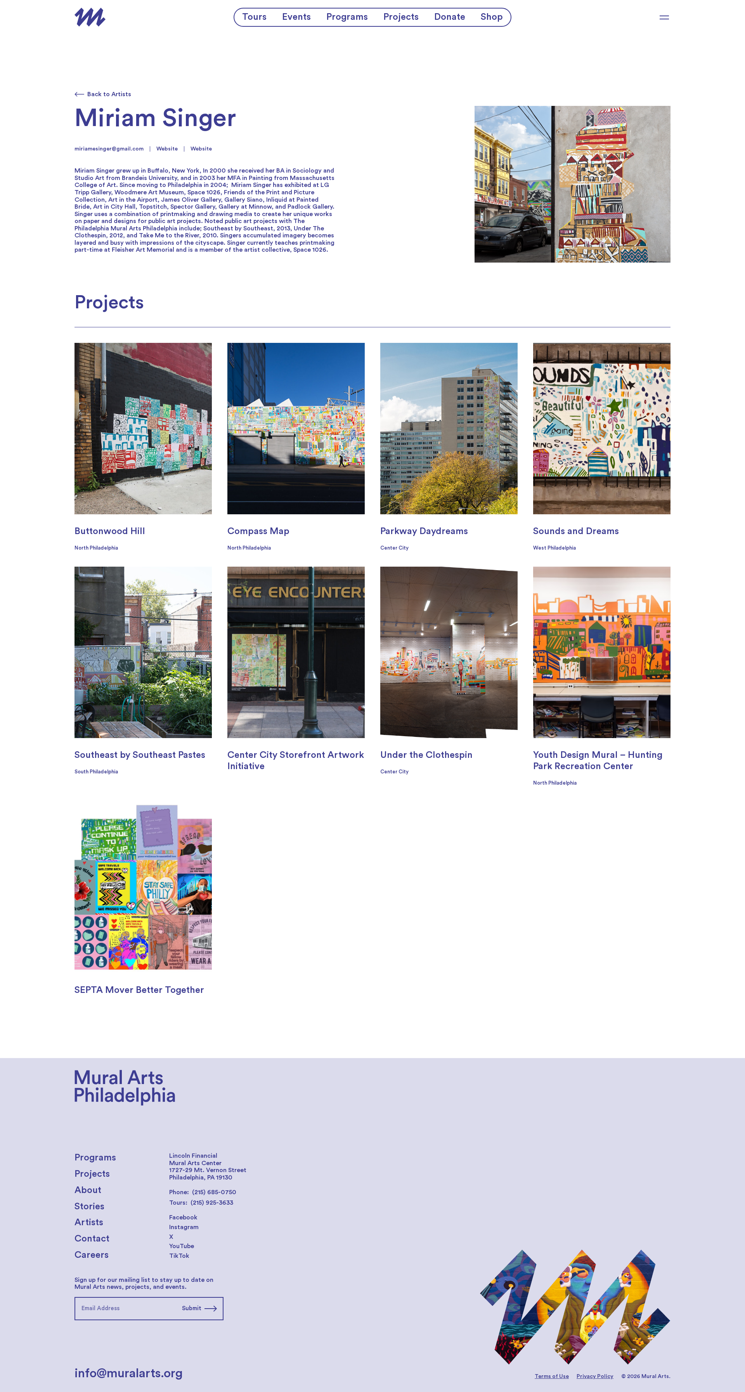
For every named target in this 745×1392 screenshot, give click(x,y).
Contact (91, 1238)
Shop (492, 17)
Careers (91, 1255)
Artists (88, 1222)
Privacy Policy (595, 1376)
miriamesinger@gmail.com (109, 149)
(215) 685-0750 (214, 1192)
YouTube (181, 1246)
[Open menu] (664, 17)
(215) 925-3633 (212, 1203)
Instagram (184, 1227)
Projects (401, 17)
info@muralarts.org (128, 1373)
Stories (89, 1206)
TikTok (179, 1256)
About (87, 1190)
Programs (347, 17)
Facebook (183, 1217)
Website (167, 149)
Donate (449, 17)
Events (296, 17)
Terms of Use (552, 1376)
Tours (254, 17)
